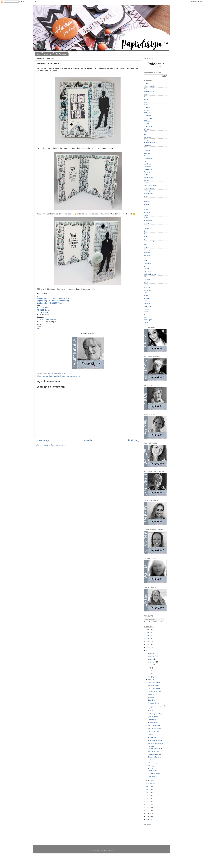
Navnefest (147, 166)
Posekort (151, 734)
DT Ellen (147, 105)
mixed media (148, 285)
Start (38, 54)
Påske (146, 175)
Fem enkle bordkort (154, 754)
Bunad (146, 99)
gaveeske (147, 252)
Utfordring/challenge (150, 185)
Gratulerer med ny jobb (155, 743)
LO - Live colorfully (154, 725)
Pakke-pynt (151, 766)
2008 (148, 816)
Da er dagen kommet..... (156, 740)
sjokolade (147, 303)
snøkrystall (147, 306)
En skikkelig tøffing (154, 773)
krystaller (147, 279)
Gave (145, 134)
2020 (148, 647)
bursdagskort (148, 220)
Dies (50, 376)
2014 (148, 799)
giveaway (147, 255)
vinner (146, 322)
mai (149, 674)
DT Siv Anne (148, 118)
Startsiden (88, 440)
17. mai (146, 83)
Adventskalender (149, 86)
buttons (45, 376)
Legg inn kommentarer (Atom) (55, 445)
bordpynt (147, 212)
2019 (148, 650)
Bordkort (150, 760)
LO (145, 161)
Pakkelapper (148, 169)
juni (149, 671)
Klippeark (147, 153)
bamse (146, 196)
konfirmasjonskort (150, 274)
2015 (148, 796)
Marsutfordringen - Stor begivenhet (155, 769)
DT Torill (146, 124)
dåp (145, 239)
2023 (148, 639)
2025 (148, 633)
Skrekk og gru (152, 694)
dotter (54, 376)
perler (146, 295)
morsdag (147, 287)
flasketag (147, 250)
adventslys (147, 191)
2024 (148, 636)
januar (150, 783)
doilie (145, 231)
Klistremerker (148, 156)
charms (146, 226)
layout (146, 282)
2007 (148, 819)
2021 (148, 644)
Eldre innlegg (133, 440)
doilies (146, 234)
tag (145, 314)
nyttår (146, 293)
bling (145, 199)
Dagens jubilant (153, 722)
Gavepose (147, 140)
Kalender (147, 150)
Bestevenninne (149, 91)
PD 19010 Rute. (43, 312)
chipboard (147, 228)
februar (150, 780)
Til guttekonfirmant (154, 703)
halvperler (147, 258)
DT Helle (147, 107)
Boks (145, 94)
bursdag (146, 217)
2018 (148, 787)
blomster (147, 201)
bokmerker (147, 207)
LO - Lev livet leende (154, 728)
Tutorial (146, 183)
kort (145, 277)
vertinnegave (148, 320)
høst (145, 260)
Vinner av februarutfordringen (155, 747)
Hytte (145, 148)
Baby (145, 89)
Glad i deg (151, 711)
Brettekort (147, 97)
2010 (148, 810)
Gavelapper (148, 137)
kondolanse (148, 271)
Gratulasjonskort (149, 142)
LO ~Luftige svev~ (154, 682)
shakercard (147, 301)
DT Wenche (148, 126)
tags (145, 317)
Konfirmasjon (61, 376)
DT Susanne (148, 121)
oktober (150, 659)
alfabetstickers (148, 193)
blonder (146, 204)
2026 (148, 630)
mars (150, 680)
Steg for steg (152, 719)
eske (145, 244)
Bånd (145, 102)
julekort (146, 269)
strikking (146, 312)
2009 (148, 813)
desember (151, 653)
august (150, 665)
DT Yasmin (147, 129)
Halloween (147, 145)
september (152, 662)
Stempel (78, 376)
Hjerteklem (151, 700)
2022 (148, 641)
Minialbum (147, 164)
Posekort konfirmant (154, 691)
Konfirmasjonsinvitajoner (156, 714)
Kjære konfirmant (153, 717)
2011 (148, 808)
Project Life (147, 172)
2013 (148, 802)
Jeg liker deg (152, 737)
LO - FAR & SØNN (154, 688)
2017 (148, 790)
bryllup (146, 215)
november (151, 656)
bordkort (146, 209)
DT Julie (146, 110)
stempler (147, 309)
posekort (147, 298)
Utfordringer (48, 54)
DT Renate (147, 115)
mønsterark (71, 376)
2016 (148, 793)
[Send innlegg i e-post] (71, 373)
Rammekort (151, 697)
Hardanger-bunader (154, 757)
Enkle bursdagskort (154, 763)
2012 (148, 804)
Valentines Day (149, 188)
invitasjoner (147, 263)
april (149, 677)
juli (149, 668)
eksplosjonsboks (149, 242)
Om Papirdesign (61, 54)
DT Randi (147, 113)
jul (144, 266)
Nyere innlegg (42, 440)
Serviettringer (148, 177)
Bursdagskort (152, 776)
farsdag (146, 247)
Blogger (110, 850)
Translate (159, 622)
